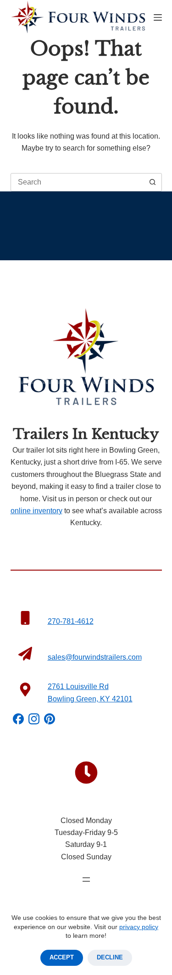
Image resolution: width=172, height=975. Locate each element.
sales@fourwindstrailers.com (95, 657)
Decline (110, 957)
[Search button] (152, 182)
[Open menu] (86, 879)
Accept (62, 957)
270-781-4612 (71, 621)
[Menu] (158, 17)
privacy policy (138, 926)
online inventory (36, 511)
